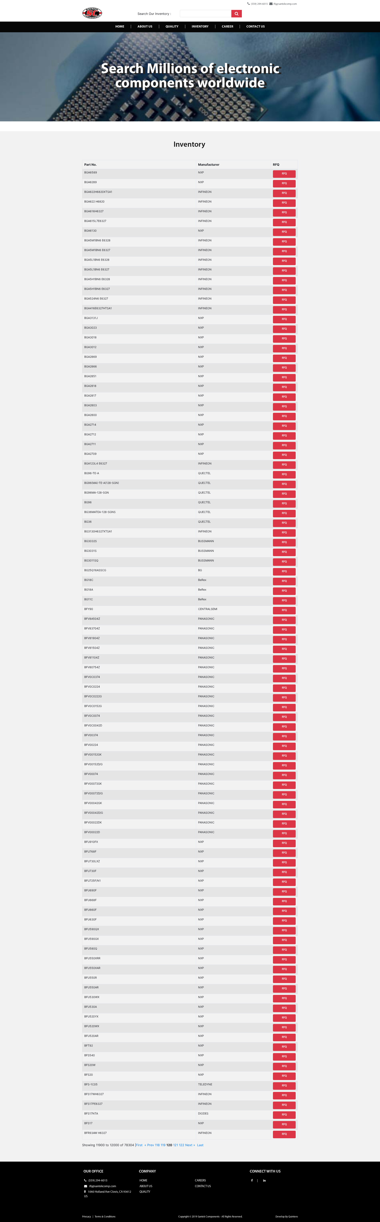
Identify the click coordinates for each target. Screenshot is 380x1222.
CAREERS (200, 1180)
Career (227, 26)
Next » (190, 1145)
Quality (172, 26)
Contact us (255, 26)
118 (157, 1145)
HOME (143, 1180)
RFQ (284, 173)
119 (163, 1145)
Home (119, 26)
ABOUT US (146, 1186)
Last (200, 1145)
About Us (145, 26)
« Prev (149, 1145)
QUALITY (145, 1192)
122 (181, 1145)
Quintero (293, 1216)
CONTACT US (203, 1186)
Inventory (200, 26)
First (139, 1145)
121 (175, 1145)
